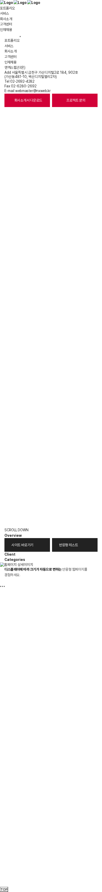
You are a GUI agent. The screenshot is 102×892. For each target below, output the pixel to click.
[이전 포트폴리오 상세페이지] (0, 586)
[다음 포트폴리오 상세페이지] (2, 586)
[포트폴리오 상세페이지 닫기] (4, 586)
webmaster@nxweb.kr (32, 91)
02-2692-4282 (22, 81)
